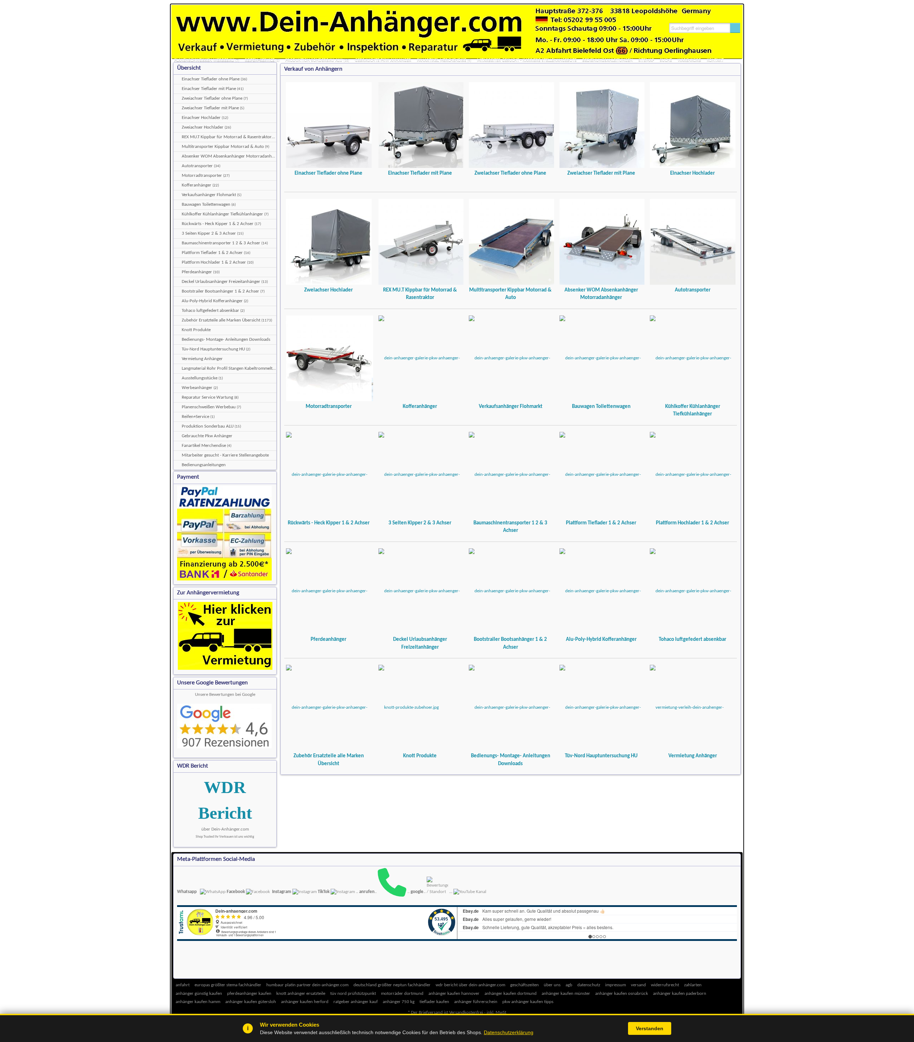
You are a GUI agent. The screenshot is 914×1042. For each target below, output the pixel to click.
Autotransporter (692, 290)
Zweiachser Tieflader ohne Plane (510, 173)
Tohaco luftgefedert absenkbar (692, 639)
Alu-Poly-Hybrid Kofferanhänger (601, 639)
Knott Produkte (420, 756)
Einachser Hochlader (692, 173)
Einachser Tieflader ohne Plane (328, 173)
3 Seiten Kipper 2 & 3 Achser (419, 523)
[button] (735, 28)
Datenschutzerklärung (508, 1032)
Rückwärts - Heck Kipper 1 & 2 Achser (329, 523)
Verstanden (649, 1028)
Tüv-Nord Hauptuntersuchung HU (601, 756)
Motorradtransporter (329, 406)
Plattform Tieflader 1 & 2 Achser (601, 523)
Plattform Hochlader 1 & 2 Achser (692, 523)
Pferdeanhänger (328, 639)
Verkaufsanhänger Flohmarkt (510, 406)
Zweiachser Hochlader (328, 290)
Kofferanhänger (420, 406)
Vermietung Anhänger (692, 756)
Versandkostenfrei (466, 1012)
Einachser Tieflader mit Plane (420, 173)
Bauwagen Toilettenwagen (601, 406)
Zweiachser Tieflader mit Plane (601, 173)
